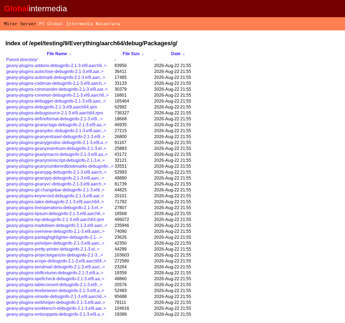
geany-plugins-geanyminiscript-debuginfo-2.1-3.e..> (55, 160)
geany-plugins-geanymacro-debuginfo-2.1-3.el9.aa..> (57, 154)
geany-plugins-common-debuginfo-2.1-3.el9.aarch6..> (57, 95)
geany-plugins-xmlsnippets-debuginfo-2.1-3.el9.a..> (55, 314)
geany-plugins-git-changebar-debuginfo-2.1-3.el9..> (55, 190)
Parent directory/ (21, 59)
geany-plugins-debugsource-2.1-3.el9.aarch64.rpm (54, 113)
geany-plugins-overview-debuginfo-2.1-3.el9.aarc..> (55, 231)
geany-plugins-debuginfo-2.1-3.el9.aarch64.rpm (51, 107)
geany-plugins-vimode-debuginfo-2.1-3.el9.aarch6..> (56, 296)
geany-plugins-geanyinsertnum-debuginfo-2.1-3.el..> (56, 148)
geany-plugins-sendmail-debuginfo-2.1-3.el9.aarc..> (55, 267)
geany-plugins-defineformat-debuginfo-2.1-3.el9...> (54, 119)
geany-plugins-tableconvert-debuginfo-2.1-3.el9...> (54, 284)
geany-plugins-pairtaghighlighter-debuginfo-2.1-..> (54, 237)
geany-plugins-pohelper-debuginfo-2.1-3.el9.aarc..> (55, 243)
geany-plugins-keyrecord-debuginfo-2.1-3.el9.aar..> (55, 196)
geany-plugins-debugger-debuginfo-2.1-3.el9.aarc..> (56, 101)
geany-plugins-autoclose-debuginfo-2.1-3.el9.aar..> (55, 71)
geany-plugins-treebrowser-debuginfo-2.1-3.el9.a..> (55, 290)
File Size (131, 53)
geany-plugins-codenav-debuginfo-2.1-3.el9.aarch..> (56, 83)
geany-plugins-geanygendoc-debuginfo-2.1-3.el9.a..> (57, 142)
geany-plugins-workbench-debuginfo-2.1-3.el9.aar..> (56, 308)
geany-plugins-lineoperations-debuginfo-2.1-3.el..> (54, 207)
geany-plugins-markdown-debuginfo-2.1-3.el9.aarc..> (56, 225)
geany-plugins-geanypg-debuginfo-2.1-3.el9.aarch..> (56, 172)
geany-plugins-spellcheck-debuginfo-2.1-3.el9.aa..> (55, 278)
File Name (57, 53)
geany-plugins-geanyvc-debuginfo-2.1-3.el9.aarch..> (56, 184)
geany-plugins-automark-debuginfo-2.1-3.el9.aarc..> (55, 77)
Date (176, 53)
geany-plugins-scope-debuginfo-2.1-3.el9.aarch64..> (56, 261)
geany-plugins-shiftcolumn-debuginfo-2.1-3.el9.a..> (54, 273)
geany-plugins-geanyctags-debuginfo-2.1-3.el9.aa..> (56, 124)
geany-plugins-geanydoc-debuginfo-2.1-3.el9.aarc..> (56, 130)
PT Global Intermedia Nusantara (79, 23)
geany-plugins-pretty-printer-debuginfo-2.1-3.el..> (52, 249)
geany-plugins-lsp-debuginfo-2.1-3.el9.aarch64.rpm (55, 219)
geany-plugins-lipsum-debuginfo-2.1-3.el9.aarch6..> (55, 213)
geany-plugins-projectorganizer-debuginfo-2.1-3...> (54, 255)
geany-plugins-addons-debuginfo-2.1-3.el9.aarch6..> (56, 65)
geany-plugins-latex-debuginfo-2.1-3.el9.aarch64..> (55, 201)
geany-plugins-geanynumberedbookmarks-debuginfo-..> (59, 166)
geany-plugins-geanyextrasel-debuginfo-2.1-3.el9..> (55, 136)
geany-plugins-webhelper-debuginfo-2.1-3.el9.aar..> (55, 302)
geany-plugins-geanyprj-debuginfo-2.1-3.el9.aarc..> (55, 178)
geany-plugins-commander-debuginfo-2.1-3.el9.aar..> (57, 89)
